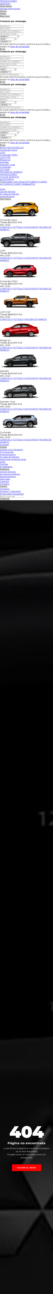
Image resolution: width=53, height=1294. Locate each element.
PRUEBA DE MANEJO (35, 319)
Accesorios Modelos (10, 474)
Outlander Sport (8, 150)
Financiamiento (8, 454)
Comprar (3, 447)
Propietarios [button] (6, 467)
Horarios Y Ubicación (10, 491)
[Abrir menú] (0, 187)
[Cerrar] (0, 24)
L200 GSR (5, 157)
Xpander (4, 162)
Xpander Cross (7, 165)
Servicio (3, 11)
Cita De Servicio (8, 472)
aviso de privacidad (19, 46)
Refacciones (5, 16)
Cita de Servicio (7, 191)
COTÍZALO (18, 227)
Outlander (5, 167)
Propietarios (4, 469)
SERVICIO (5, 3)
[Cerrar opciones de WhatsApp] (0, 19)
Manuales (5, 479)
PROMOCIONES (8, 1)
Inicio (2, 189)
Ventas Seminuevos (10, 8)
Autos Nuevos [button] (7, 196)
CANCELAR (4, 499)
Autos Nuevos (5, 199)
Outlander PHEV (9, 155)
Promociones (7, 452)
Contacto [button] (5, 484)
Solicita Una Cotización (11, 449)
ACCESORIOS (31, 227)
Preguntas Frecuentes (12, 494)
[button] (12, 147)
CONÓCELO (6, 227)
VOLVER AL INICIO (26, 1168)
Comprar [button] (4, 444)
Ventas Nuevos (6, 6)
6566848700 (28, 184)
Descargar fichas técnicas (13, 459)
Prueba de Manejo (9, 194)
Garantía (4, 481)
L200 (2, 152)
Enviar (2, 49)
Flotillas (3, 14)
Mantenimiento (8, 476)
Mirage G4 (5, 160)
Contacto (3, 487)
